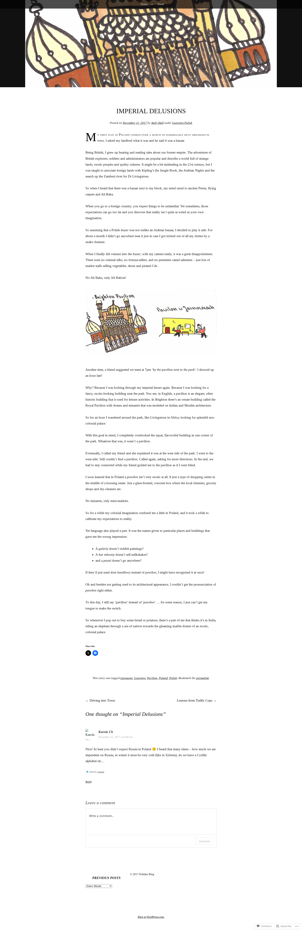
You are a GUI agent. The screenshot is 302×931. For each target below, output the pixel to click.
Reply (88, 781)
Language (126, 678)
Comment (204, 841)
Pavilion (152, 678)
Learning (140, 678)
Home (144, 4)
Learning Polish (182, 123)
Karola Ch (105, 732)
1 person (100, 772)
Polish (173, 678)
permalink (202, 678)
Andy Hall (157, 123)
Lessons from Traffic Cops (197, 700)
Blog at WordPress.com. (151, 916)
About (160, 4)
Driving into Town (100, 700)
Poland (163, 678)
